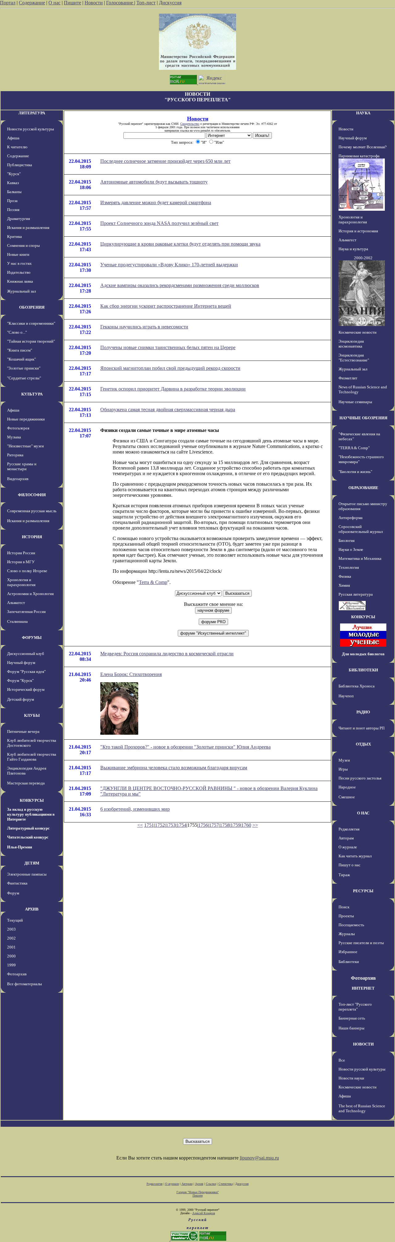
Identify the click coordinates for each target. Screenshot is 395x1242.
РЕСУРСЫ (363, 891)
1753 (171, 825)
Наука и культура (353, 249)
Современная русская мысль (31, 511)
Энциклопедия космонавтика (351, 344)
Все (342, 1060)
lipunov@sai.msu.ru (259, 1157)
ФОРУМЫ (32, 637)
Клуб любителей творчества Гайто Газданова (31, 757)
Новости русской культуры (30, 129)
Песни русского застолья (360, 778)
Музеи (344, 760)
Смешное (347, 797)
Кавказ (13, 182)
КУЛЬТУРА (32, 394)
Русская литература (356, 594)
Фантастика (17, 883)
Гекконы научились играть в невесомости (144, 326)
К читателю (17, 147)
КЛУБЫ (32, 715)
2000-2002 (363, 258)
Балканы (14, 191)
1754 (181, 825)
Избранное (348, 951)
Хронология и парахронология (21, 582)
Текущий (15, 920)
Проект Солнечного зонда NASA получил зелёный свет (159, 223)
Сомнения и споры (23, 245)
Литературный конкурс (28, 828)
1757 (214, 825)
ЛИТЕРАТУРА (32, 113)
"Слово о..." (17, 332)
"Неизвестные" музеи (25, 446)
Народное (347, 787)
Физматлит (348, 378)
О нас (54, 2)
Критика (14, 236)
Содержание (32, 2)
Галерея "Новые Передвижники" (198, 1192)
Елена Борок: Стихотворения (131, 674)
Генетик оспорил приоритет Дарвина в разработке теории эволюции (173, 388)
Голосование (120, 2)
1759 (235, 825)
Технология (349, 567)
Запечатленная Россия (26, 611)
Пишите (72, 2)
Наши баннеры (351, 1028)
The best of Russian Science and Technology (362, 1108)
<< (140, 825)
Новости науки (351, 1078)
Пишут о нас (349, 865)
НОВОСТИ (363, 1044)
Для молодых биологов (363, 654)
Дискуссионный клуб (25, 653)
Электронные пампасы (27, 874)
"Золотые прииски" (23, 368)
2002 (11, 938)
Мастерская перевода (26, 783)
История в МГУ (21, 562)
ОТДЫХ (363, 744)
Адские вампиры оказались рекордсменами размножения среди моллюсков (179, 285)
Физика (345, 576)
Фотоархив (17, 974)
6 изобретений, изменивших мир (135, 809)
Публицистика (19, 165)
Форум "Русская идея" (26, 671)
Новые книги (18, 254)
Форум (13, 893)
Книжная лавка (20, 281)
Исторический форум (25, 689)
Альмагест (16, 602)
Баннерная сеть (352, 1018)
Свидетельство (189, 123)
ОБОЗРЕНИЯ (31, 307)
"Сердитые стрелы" (24, 378)
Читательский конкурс (27, 837)
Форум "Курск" (20, 680)
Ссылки (211, 1183)
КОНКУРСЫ (32, 800)
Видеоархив (17, 478)
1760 (246, 825)
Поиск (344, 907)
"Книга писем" (19, 350)
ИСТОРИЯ (32, 536)
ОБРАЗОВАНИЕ (363, 487)
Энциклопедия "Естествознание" (354, 357)
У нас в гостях (19, 263)
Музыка (14, 437)
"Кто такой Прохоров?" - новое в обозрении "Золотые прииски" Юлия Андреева (185, 747)
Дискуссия (170, 2)
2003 (11, 929)
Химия (344, 585)
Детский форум (20, 699)
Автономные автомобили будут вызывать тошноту (154, 181)
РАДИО (363, 712)
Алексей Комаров (203, 1213)
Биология (347, 540)
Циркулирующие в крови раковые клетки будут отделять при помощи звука (180, 244)
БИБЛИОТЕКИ (363, 670)
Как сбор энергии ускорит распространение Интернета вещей (165, 306)
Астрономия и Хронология (30, 593)
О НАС (363, 813)
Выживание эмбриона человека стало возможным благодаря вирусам (173, 767)
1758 (225, 825)
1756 (203, 825)
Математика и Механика (360, 558)
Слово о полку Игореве (27, 570)
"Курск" (14, 173)
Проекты (346, 916)
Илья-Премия (19, 847)
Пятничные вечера (23, 731)
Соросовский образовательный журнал (361, 529)
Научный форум (21, 662)
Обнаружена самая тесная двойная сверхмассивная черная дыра (167, 409)
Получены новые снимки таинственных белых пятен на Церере (167, 347)
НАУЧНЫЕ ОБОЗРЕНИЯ (363, 418)
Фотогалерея (18, 428)
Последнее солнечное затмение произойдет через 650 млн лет (165, 161)
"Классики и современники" (31, 323)
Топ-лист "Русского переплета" (355, 1007)
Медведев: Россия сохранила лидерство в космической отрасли (167, 653)
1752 (160, 825)
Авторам (346, 838)
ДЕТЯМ (31, 863)
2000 (11, 956)
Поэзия (13, 209)
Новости (94, 2)
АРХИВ (32, 909)
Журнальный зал (21, 291)
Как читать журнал (355, 856)
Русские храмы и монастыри (21, 466)
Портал (7, 2)
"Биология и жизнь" (355, 471)
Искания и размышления (28, 227)
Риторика (15, 455)
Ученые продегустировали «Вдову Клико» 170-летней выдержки (169, 264)
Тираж (344, 874)
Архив (199, 1183)
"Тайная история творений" (31, 341)
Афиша (13, 138)
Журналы (347, 934)
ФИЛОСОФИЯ (32, 494)
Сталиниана (17, 621)
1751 (149, 825)
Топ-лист (146, 2)
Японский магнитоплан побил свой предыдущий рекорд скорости (170, 368)
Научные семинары (355, 401)
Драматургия (18, 218)
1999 (11, 965)
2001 (11, 947)
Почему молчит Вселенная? (363, 147)
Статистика (225, 1183)
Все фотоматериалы (24, 984)
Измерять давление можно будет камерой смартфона (155, 202)
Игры (343, 769)
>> (255, 825)
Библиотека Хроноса (357, 686)
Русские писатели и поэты (361, 942)
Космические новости (357, 332)
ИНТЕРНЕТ (363, 988)
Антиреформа (351, 517)
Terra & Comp (153, 582)
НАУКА (363, 113)
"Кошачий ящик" (21, 359)
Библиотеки (349, 961)
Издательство (19, 272)
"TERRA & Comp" (354, 448)
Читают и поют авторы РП (362, 728)
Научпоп (346, 696)
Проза (12, 200)
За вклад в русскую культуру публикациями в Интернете (31, 814)
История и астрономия (358, 231)
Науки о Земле (351, 549)
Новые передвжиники (26, 419)
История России (21, 553)
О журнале (348, 847)
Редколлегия (349, 829)
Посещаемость (351, 925)
